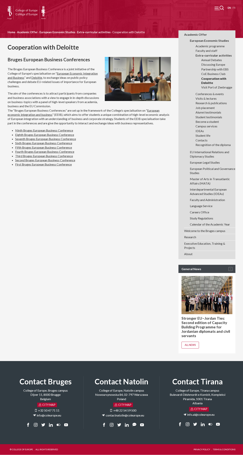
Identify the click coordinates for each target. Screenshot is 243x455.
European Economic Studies (57, 32)
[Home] (27, 7)
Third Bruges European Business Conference (44, 156)
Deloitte (36, 77)
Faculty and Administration (207, 200)
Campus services (206, 126)
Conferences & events (210, 94)
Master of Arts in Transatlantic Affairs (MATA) (210, 181)
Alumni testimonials (208, 112)
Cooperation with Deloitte (213, 80)
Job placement (205, 108)
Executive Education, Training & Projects (204, 245)
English (229, 8)
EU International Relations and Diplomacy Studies (209, 154)
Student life (203, 135)
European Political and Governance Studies (212, 171)
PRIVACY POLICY (202, 449)
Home (11, 32)
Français (234, 8)
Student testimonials (209, 117)
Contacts (201, 140)
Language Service (201, 206)
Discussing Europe (213, 64)
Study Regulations (201, 218)
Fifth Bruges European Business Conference (43, 147)
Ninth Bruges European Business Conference (44, 130)
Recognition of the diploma (213, 145)
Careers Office (199, 212)
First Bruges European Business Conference (43, 164)
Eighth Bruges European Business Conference (44, 134)
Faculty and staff (206, 50)
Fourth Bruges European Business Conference (44, 151)
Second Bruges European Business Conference (45, 160)
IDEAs (200, 131)
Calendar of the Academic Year (210, 224)
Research (190, 237)
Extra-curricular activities (93, 32)
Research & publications (211, 103)
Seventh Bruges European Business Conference (45, 139)
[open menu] (219, 8)
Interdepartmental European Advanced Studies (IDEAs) (208, 191)
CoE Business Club (213, 74)
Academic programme (210, 46)
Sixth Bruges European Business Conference (43, 143)
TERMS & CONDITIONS (224, 449)
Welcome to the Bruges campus (204, 231)
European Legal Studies (205, 162)
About (188, 254)
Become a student (207, 121)
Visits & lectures (206, 98)
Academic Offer (27, 32)
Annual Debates (211, 60)
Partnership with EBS (215, 69)
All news (190, 344)
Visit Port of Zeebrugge (216, 87)
